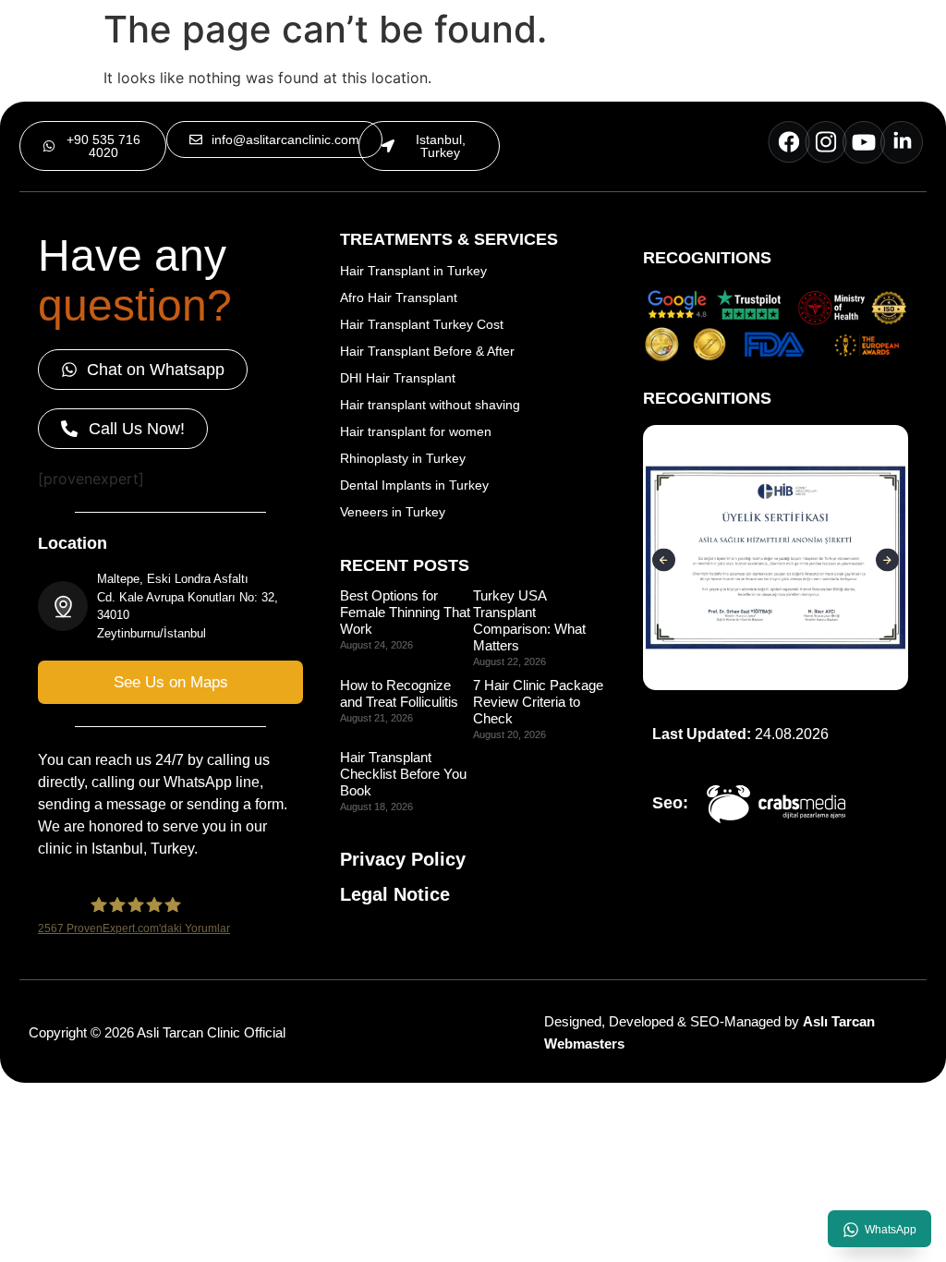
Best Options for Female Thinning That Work (405, 612)
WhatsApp (890, 1229)
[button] (429, 146)
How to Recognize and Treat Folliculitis (399, 693)
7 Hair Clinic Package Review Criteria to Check (538, 701)
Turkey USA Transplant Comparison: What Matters (529, 620)
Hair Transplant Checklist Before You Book (403, 773)
